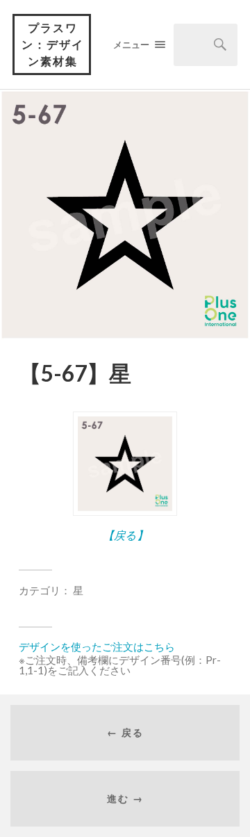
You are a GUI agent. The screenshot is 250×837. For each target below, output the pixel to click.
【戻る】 (125, 535)
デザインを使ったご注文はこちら (97, 646)
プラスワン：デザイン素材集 (53, 44)
